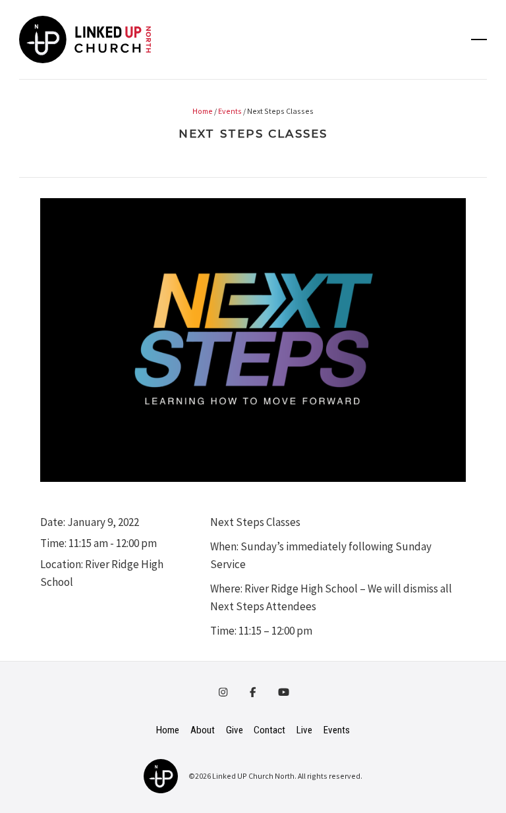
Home (202, 111)
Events (230, 111)
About (202, 730)
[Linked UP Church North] (161, 775)
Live (304, 730)
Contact (269, 730)
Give (234, 730)
